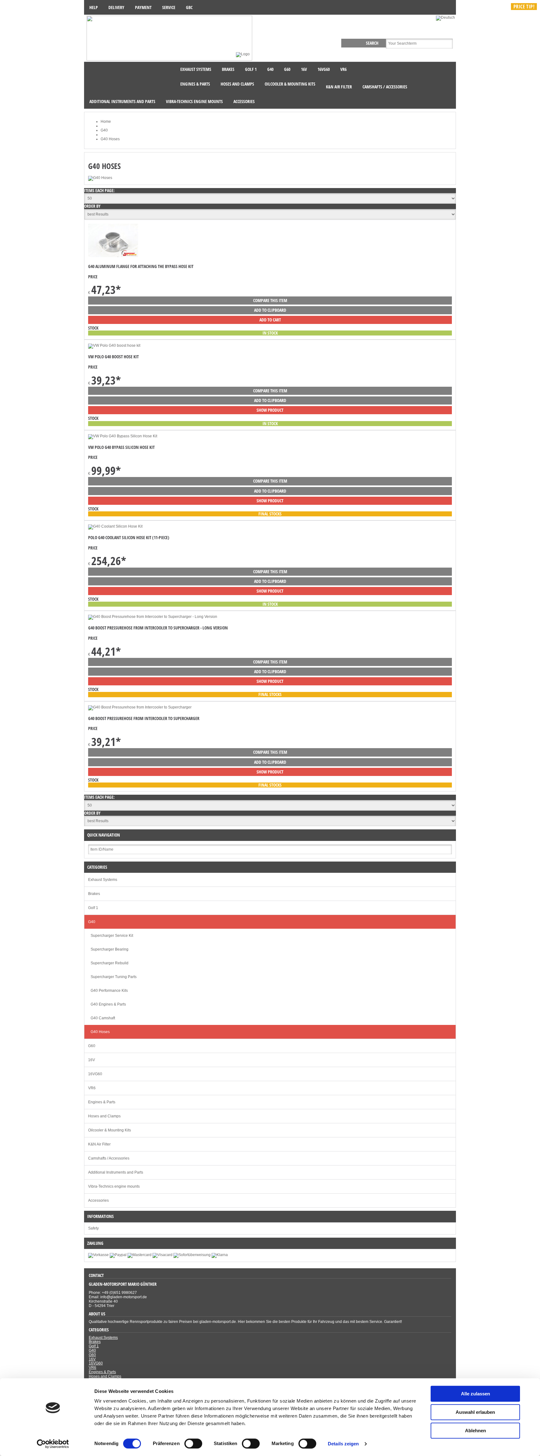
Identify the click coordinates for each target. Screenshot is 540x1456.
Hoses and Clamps (104, 1116)
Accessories (98, 1200)
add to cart (270, 320)
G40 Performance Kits (109, 990)
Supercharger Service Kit (112, 935)
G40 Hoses (100, 1032)
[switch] (193, 1444)
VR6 (92, 1088)
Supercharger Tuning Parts (114, 977)
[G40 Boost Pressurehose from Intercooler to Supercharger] (140, 707)
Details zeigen (343, 1443)
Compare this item (270, 300)
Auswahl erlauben (475, 1412)
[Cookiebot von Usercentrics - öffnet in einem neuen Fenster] (53, 1444)
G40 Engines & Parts (108, 1004)
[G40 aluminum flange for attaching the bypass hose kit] (113, 256)
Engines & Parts (101, 1102)
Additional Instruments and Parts (115, 1172)
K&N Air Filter (99, 1144)
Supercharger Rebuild (109, 963)
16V (91, 1060)
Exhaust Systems (102, 879)
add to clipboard (270, 310)
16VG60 (95, 1074)
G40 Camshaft (103, 1018)
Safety (93, 1228)
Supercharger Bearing (109, 949)
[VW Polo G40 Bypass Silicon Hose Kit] (122, 436)
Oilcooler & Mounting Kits (109, 1130)
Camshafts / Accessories (108, 1158)
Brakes (94, 894)
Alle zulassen (475, 1393)
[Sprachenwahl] (446, 17)
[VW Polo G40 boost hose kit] (114, 345)
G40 (91, 922)
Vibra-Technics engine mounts (114, 1186)
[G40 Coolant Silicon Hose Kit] (115, 526)
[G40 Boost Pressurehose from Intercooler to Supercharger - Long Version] (152, 616)
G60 (91, 1046)
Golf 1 (93, 908)
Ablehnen (475, 1430)
